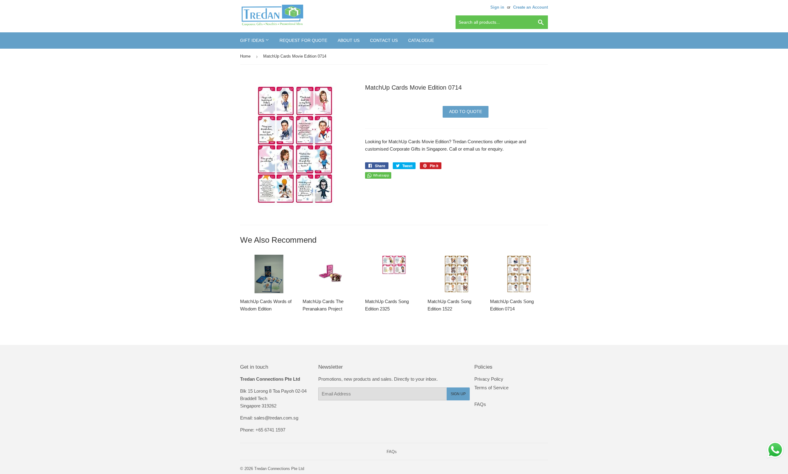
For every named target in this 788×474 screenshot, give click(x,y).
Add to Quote (465, 111)
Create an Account (530, 7)
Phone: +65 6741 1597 (262, 429)
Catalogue (421, 40)
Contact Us (384, 40)
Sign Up (458, 394)
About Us (349, 40)
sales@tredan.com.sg (276, 417)
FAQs (480, 404)
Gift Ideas (252, 40)
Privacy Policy (488, 379)
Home (245, 56)
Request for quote (303, 40)
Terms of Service (491, 387)
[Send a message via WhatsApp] (775, 450)
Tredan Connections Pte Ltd (279, 468)
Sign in (497, 7)
